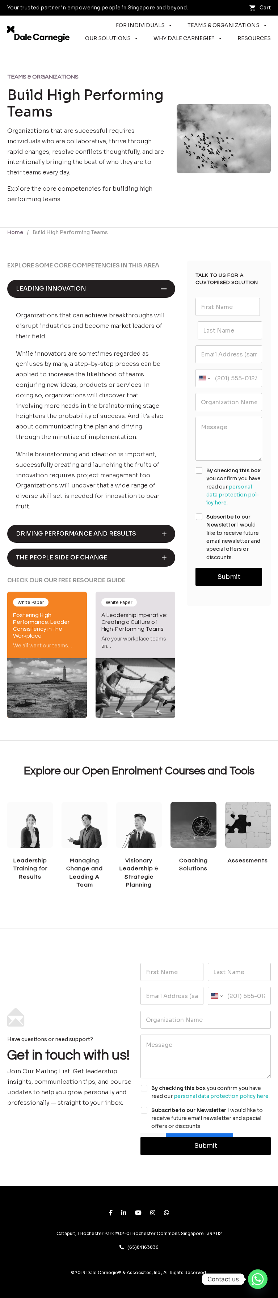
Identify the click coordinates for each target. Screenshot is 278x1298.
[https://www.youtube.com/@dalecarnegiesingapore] (138, 1213)
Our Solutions (108, 38)
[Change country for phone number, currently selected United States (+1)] (203, 378)
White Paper (30, 602)
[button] (91, 289)
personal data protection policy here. (232, 494)
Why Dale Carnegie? (184, 38)
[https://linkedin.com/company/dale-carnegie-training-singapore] (123, 1213)
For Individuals (140, 25)
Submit (229, 577)
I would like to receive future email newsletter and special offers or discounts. (233, 537)
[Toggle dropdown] (170, 25)
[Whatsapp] (258, 1279)
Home (15, 232)
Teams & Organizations (224, 25)
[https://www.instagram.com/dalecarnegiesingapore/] (152, 1213)
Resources (254, 38)
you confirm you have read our (233, 486)
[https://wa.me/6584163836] (166, 1213)
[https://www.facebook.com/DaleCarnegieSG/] (111, 1213)
